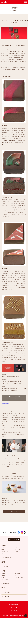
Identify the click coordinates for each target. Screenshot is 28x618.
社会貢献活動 (5, 583)
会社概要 (3, 573)
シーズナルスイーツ (5, 551)
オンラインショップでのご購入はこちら (14, 398)
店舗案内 (3, 562)
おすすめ (16, 551)
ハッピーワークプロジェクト (20, 577)
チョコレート (3, 547)
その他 (2, 553)
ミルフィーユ (17, 547)
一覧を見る (14, 511)
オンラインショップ (14, 539)
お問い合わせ (5, 596)
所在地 (2, 577)
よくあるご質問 (5, 592)
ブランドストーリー (6, 557)
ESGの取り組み (4, 579)
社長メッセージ (17, 573)
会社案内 (3, 571)
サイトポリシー (14, 607)
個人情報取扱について (14, 604)
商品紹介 (3, 545)
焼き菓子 (3, 549)
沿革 (15, 575)
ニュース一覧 (4, 566)
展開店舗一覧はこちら (7, 403)
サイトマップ (14, 610)
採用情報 (3, 587)
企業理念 (3, 575)
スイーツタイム (17, 549)
